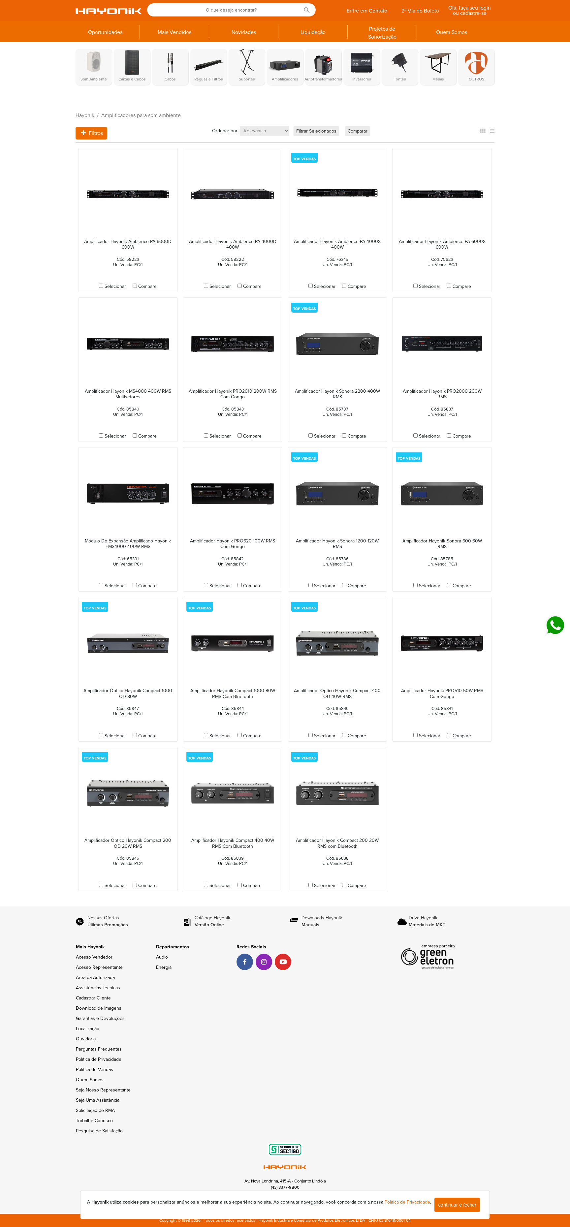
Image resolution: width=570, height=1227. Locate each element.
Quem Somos (90, 1080)
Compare (147, 286)
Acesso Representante (99, 967)
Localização (87, 1028)
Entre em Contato (367, 11)
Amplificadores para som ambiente (141, 115)
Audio (162, 957)
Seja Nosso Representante (103, 1090)
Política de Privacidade (98, 1059)
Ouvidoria (86, 1039)
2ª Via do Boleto (420, 11)
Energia (164, 967)
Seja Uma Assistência (97, 1100)
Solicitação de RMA (95, 1110)
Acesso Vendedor (94, 957)
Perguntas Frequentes (99, 1049)
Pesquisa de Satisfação (99, 1131)
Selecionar (115, 286)
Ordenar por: (225, 131)
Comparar (357, 131)
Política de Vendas (94, 1069)
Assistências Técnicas (98, 988)
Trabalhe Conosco (94, 1120)
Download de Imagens (98, 1008)
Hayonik (85, 115)
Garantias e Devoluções (100, 1018)
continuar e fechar (457, 1205)
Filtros (95, 133)
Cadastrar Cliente (93, 998)
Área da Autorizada (95, 977)
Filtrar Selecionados (316, 131)
